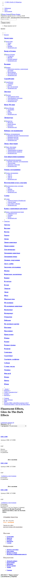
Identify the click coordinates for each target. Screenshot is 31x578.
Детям (6, 239)
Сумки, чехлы (9, 366)
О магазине (10, 536)
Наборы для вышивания (13, 131)
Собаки (7, 363)
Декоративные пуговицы (15, 150)
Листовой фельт (12, 73)
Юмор (6, 384)
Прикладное (8, 334)
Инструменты (12, 72)
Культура (7, 281)
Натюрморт (8, 313)
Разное (6, 342)
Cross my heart (12, 202)
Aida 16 (10, 177)
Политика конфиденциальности (17, 554)
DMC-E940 (4, 463)
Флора (6, 377)
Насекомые (8, 310)
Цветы (6, 380)
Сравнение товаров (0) (7, 422)
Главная (6, 398)
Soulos (9, 216)
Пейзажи (7, 320)
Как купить (10, 551)
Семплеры (8, 352)
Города (6, 235)
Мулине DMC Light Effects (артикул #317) (16, 403)
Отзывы (9, 539)
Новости (9, 538)
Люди (6, 292)
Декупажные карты (13, 96)
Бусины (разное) (12, 59)
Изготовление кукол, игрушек (15, 183)
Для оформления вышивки (14, 157)
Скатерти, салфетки (11, 359)
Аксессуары (8, 38)
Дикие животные (10, 242)
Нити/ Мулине (9, 105)
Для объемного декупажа (15, 98)
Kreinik (10, 112)
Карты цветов (12, 124)
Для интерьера (9, 249)
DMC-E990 (4, 436)
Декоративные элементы (15, 151)
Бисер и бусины (10, 51)
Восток (6, 232)
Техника (7, 370)
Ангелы (7, 225)
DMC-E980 (4, 490)
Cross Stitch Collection (14, 203)
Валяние (7, 64)
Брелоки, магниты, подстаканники (18, 161)
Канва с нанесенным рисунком (15, 208)
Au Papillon (11, 109)
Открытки (8, 317)
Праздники (8, 331)
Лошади (7, 288)
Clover (9, 43)
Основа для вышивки (12, 170)
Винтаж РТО (11, 148)
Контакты (10, 541)
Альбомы (10, 83)
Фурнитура (11, 190)
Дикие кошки (9, 246)
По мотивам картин (11, 324)
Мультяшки (8, 303)
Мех (9, 187)
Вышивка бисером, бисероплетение (18, 135)
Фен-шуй (7, 373)
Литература (8, 118)
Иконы (6, 271)
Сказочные (8, 356)
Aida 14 (10, 176)
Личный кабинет (12, 561)
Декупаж (7, 92)
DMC (9, 44)
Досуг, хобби (8, 264)
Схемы (6, 196)
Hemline (10, 46)
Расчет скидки (11, 565)
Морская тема (9, 299)
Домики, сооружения (12, 260)
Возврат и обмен (12, 552)
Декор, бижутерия (11, 144)
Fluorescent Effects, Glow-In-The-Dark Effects (17, 404)
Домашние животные (12, 253)
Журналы (10, 122)
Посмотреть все (12, 47)
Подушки (7, 327)
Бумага (10, 85)
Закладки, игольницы (12, 267)
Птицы (6, 338)
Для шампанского (13, 99)
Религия (7, 349)
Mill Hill (10, 57)
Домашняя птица (10, 256)
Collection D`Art (12, 213)
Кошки (6, 278)
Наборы (10, 189)
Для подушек (11, 163)
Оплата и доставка (12, 549)
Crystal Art (11, 56)
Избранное (10, 564)
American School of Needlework (17, 200)
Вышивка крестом (13, 137)
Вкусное (7, 228)
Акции (9, 567)
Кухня (6, 285)
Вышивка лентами (13, 138)
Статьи (9, 543)
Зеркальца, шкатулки (14, 164)
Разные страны (10, 345)
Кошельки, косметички (13, 274)
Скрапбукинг (9, 79)
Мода (6, 295)
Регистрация (11, 562)
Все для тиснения (13, 86)
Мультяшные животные (13, 306)
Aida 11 (10, 174)
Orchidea (10, 215)
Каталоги (10, 125)
